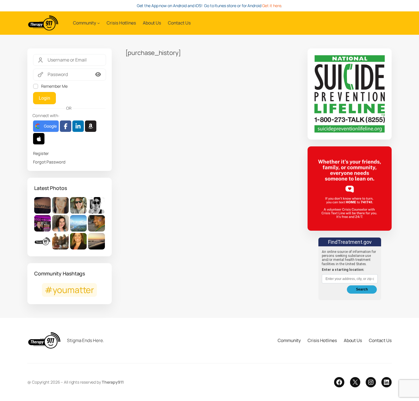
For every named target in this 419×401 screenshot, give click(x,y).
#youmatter (69, 290)
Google (50, 126)
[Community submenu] (98, 23)
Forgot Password (49, 162)
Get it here (271, 5)
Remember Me (54, 86)
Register (41, 153)
